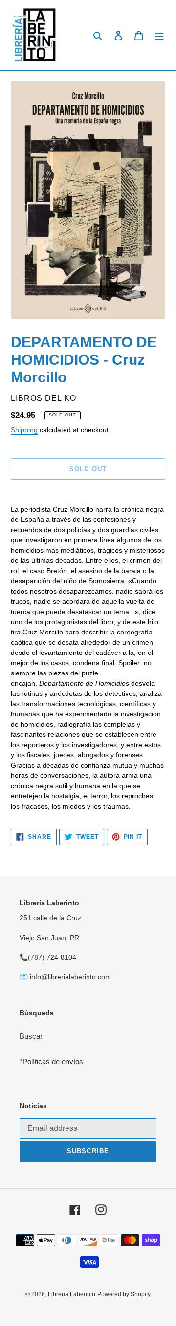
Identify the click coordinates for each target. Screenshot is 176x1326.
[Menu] (159, 35)
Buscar (31, 1036)
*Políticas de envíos (51, 1061)
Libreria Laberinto (71, 1294)
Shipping (24, 430)
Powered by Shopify (124, 1294)
